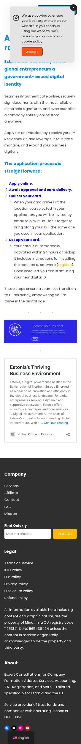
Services (11, 485)
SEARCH (65, 533)
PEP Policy (12, 576)
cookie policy (32, 41)
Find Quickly (15, 525)
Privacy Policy (16, 584)
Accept (32, 51)
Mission (10, 513)
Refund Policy (16, 597)
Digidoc (65, 264)
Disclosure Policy (18, 590)
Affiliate (11, 492)
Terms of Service (18, 563)
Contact (11, 499)
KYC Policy (13, 570)
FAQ (7, 506)
